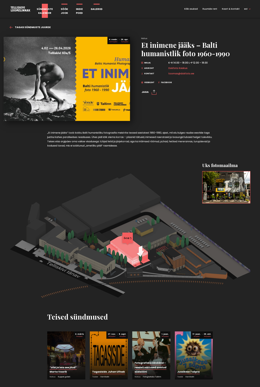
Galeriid (97, 9)
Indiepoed (79, 11)
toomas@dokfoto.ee (181, 73)
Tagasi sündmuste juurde (32, 27)
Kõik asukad (191, 8)
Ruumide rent (210, 8)
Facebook (166, 82)
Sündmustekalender (45, 11)
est (246, 8)
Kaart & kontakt (231, 8)
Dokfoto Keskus (177, 68)
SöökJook (64, 11)
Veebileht (149, 82)
